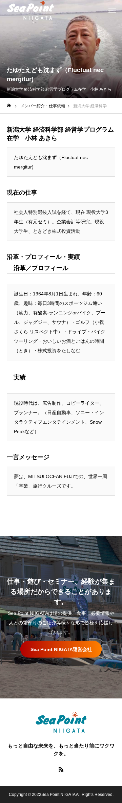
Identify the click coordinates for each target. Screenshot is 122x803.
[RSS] (61, 769)
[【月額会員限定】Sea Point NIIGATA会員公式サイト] (30, 10)
